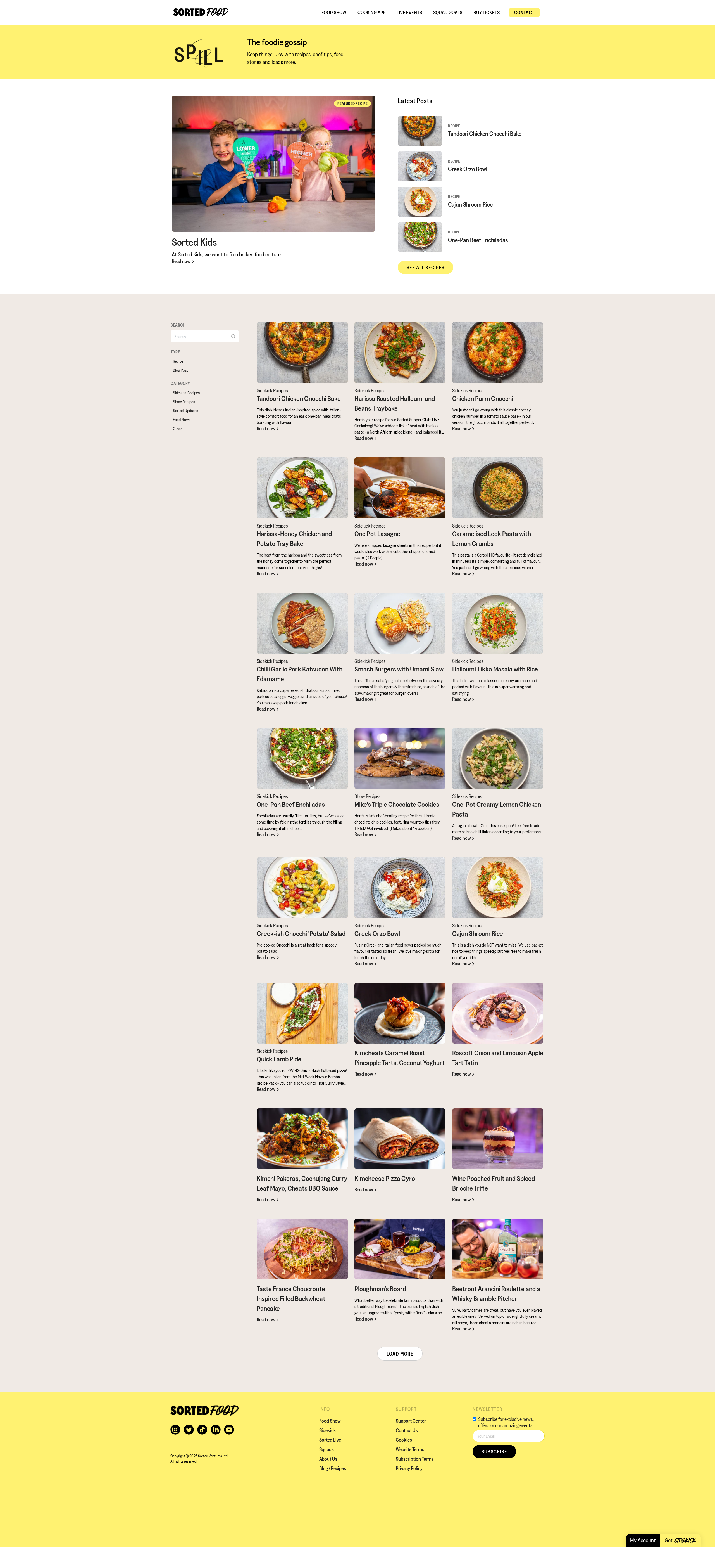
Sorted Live (330, 1439)
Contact (524, 12)
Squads (326, 1449)
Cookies (404, 1439)
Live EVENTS (409, 12)
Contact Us (407, 1430)
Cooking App (371, 12)
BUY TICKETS (486, 12)
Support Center (411, 1420)
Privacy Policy (409, 1468)
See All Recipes (425, 267)
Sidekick (327, 1430)
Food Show (333, 12)
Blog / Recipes (332, 1468)
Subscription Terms (415, 1458)
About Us (328, 1458)
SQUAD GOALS (447, 12)
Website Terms (410, 1449)
